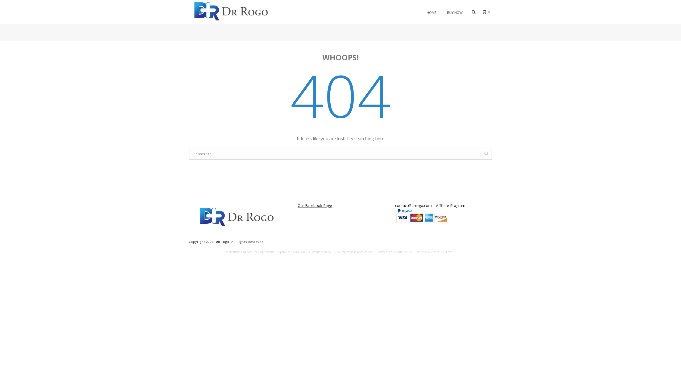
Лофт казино (266, 252)
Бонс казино (364, 252)
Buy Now (455, 12)
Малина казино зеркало (315, 252)
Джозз (448, 252)
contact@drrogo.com (413, 205)
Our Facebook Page (315, 205)
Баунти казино (402, 252)
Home (432, 12)
